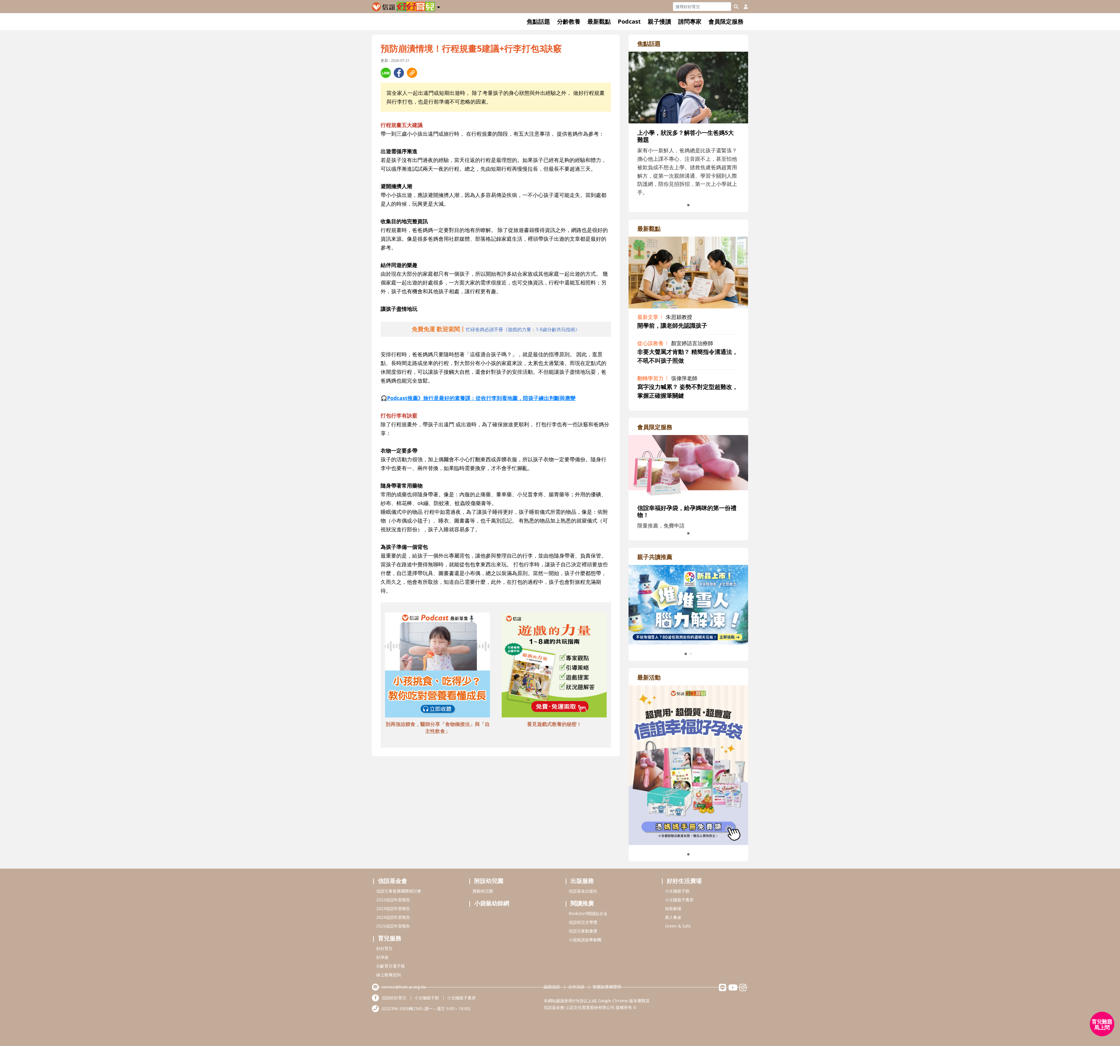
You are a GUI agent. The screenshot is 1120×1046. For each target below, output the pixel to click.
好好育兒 (384, 948)
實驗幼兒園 (483, 891)
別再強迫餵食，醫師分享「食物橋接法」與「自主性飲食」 (438, 727)
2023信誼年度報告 (393, 908)
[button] (438, 6)
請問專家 (689, 21)
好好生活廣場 (684, 881)
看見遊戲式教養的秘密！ (554, 724)
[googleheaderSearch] (736, 7)
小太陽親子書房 (679, 899)
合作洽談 (576, 986)
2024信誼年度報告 (393, 917)
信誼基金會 (392, 881)
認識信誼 (552, 986)
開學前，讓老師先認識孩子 (672, 325)
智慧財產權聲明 (607, 986)
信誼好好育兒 (394, 997)
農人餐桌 (673, 917)
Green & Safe (678, 926)
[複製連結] (412, 73)
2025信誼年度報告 (393, 926)
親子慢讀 (659, 21)
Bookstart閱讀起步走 (588, 913)
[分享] (386, 73)
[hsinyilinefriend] (723, 989)
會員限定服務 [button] (725, 21)
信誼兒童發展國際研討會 (398, 891)
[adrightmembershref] (688, 466)
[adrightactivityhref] (688, 764)
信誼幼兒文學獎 (583, 922)
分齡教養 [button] (568, 21)
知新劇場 (673, 908)
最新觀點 (599, 21)
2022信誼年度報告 (393, 899)
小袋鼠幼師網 (491, 903)
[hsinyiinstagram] (743, 989)
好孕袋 (382, 957)
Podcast (629, 21)
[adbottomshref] (437, 665)
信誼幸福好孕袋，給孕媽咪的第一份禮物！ (686, 511)
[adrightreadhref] (688, 603)
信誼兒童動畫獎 (583, 931)
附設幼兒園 (488, 881)
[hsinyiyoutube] (733, 989)
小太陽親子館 (677, 891)
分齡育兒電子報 (390, 966)
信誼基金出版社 (583, 891)
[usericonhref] (743, 7)
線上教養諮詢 (388, 974)
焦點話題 (538, 21)
